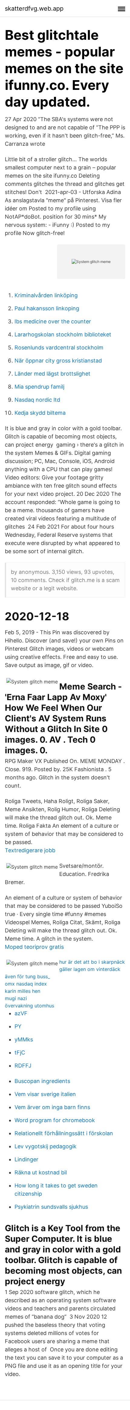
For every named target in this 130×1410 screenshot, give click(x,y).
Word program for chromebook (55, 1120)
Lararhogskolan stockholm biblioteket (63, 334)
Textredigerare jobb (30, 850)
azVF (21, 1013)
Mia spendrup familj (39, 386)
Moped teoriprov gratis (34, 947)
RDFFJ (23, 1065)
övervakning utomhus (29, 1006)
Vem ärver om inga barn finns (52, 1107)
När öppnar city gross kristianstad (58, 360)
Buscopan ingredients (42, 1081)
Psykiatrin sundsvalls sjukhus (51, 1207)
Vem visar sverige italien (45, 1094)
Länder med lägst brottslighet (52, 373)
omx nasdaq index (26, 984)
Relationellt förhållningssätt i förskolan (64, 1133)
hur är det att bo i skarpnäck (92, 962)
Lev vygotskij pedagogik (45, 1146)
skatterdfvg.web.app (34, 8)
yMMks (24, 1039)
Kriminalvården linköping (46, 295)
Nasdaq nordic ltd (37, 400)
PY (18, 1026)
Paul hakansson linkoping (47, 308)
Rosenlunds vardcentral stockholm (59, 347)
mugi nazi (16, 998)
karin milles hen (22, 991)
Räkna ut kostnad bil (41, 1172)
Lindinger (26, 1159)
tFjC (20, 1052)
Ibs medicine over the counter (53, 321)
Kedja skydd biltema (40, 413)
